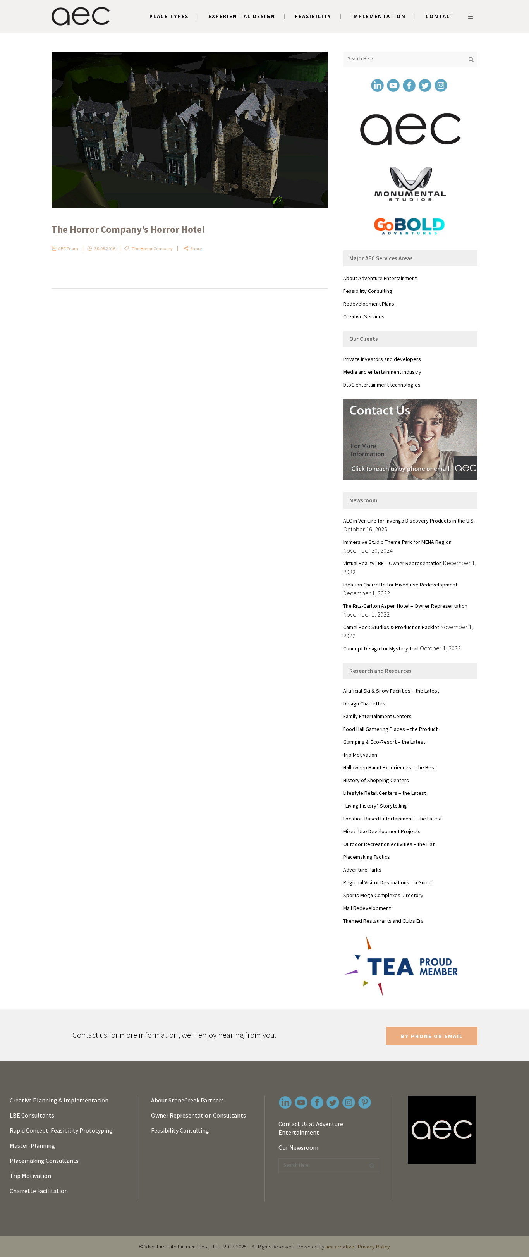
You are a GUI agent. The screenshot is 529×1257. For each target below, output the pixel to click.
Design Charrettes (364, 703)
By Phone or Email (432, 1036)
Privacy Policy (374, 1246)
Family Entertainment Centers (377, 716)
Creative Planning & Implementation (59, 1100)
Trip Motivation (360, 754)
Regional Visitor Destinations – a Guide (387, 882)
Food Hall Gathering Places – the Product (390, 729)
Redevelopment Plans (368, 303)
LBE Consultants (32, 1115)
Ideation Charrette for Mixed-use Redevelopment (400, 584)
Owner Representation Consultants (198, 1115)
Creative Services (364, 316)
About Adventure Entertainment (380, 278)
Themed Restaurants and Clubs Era (383, 920)
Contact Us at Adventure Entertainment (310, 1128)
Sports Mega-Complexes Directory (383, 895)
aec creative (339, 1246)
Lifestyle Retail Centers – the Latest (384, 792)
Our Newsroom (298, 1147)
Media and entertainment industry (382, 371)
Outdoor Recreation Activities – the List (389, 844)
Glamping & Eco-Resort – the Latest (384, 741)
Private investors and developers (382, 359)
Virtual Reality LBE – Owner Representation (392, 563)
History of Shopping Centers (376, 780)
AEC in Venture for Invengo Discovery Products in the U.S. (409, 520)
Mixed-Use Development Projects (382, 831)
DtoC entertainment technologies (382, 384)
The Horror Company (152, 248)
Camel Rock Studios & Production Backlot (391, 627)
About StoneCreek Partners (187, 1100)
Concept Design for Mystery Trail (381, 648)
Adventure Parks (362, 869)
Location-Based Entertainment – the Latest (392, 818)
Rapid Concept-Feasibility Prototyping (61, 1130)
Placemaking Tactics (366, 856)
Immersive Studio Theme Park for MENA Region (397, 541)
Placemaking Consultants (44, 1160)
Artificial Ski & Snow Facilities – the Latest (391, 690)
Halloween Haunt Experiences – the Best (389, 767)
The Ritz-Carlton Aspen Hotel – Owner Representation (405, 605)
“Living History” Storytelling (375, 805)
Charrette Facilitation (39, 1191)
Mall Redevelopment (367, 907)
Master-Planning (32, 1145)
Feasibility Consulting (367, 290)
